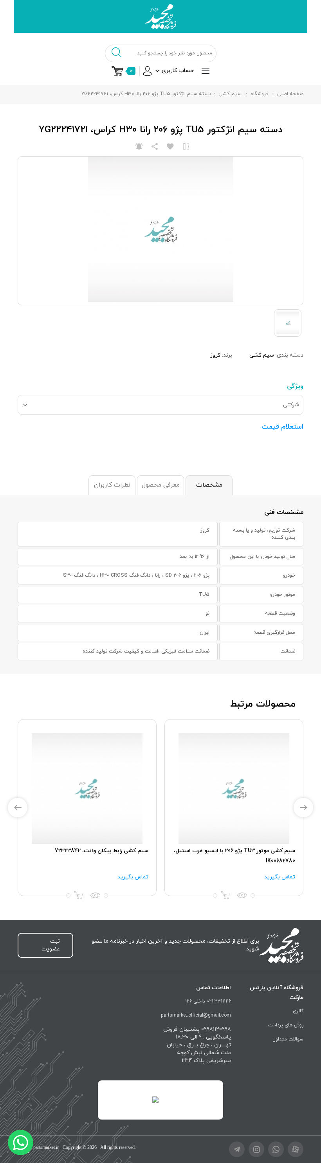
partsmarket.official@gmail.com (196, 1015)
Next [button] (303, 807)
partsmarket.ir (46, 1147)
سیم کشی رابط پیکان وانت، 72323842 (101, 851)
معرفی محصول (161, 485)
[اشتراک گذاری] (154, 146)
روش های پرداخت (285, 1025)
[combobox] (160, 405)
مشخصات (209, 485)
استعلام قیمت (282, 427)
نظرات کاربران (112, 485)
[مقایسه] (186, 146)
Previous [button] (17, 807)
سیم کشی (230, 93)
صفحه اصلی (290, 93)
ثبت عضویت (50, 945)
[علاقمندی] (170, 146)
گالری (298, 1011)
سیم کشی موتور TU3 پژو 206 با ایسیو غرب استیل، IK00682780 (234, 856)
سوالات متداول (287, 1039)
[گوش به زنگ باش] (139, 146)
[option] (233, 807)
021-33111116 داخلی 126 (208, 1001)
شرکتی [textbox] (291, 405)
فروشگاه (259, 93)
